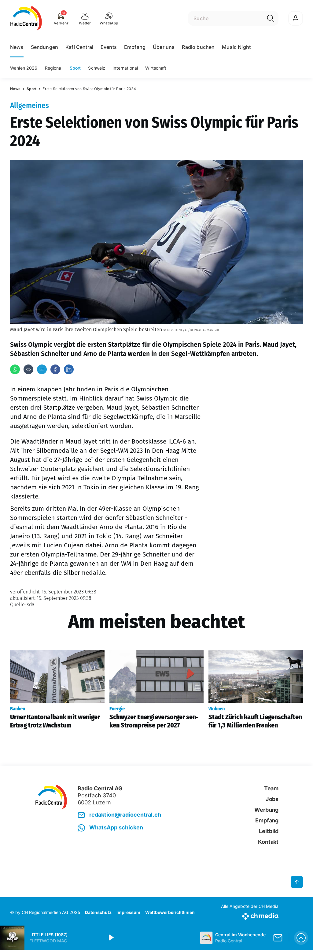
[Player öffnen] (301, 937)
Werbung (266, 810)
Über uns (164, 47)
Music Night (236, 47)
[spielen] (111, 938)
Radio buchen (198, 47)
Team (271, 788)
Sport (75, 68)
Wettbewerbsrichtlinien (170, 912)
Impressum (128, 912)
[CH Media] (249, 915)
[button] (109, 18)
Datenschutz (98, 912)
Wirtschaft (155, 68)
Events (109, 47)
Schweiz (96, 68)
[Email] (42, 369)
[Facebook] (55, 369)
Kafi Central (79, 47)
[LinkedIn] (69, 369)
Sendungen (44, 47)
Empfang (134, 47)
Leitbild (268, 831)
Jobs (272, 799)
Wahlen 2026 (24, 68)
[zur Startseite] (26, 18)
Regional (53, 68)
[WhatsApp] (15, 369)
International (125, 68)
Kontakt (268, 842)
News (17, 47)
